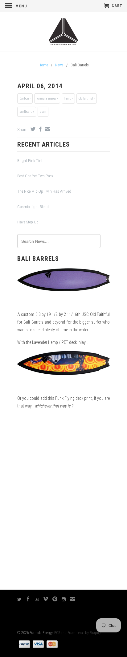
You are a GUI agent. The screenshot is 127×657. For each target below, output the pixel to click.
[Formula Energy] (63, 32)
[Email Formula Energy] (72, 598)
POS (57, 633)
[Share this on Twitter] (32, 129)
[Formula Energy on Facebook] (28, 598)
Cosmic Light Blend (33, 206)
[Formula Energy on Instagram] (64, 599)
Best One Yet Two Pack (35, 176)
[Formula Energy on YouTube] (37, 599)
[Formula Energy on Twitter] (19, 599)
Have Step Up (28, 222)
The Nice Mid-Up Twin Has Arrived (44, 191)
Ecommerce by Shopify (84, 633)
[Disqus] (63, 499)
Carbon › (25, 98)
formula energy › (47, 98)
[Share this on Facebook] (39, 129)
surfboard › (26, 112)
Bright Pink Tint (30, 160)
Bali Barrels (38, 258)
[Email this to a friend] (47, 129)
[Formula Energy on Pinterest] (55, 598)
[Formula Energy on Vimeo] (45, 598)
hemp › (68, 98)
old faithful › (87, 98)
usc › (43, 112)
